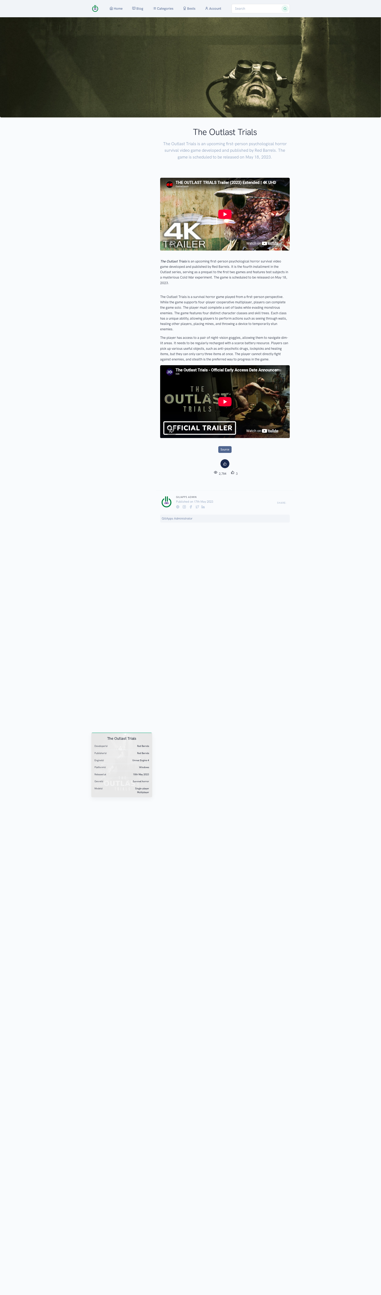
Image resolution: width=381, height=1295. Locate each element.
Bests (190, 9)
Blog (139, 9)
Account (214, 9)
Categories (164, 9)
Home (118, 9)
